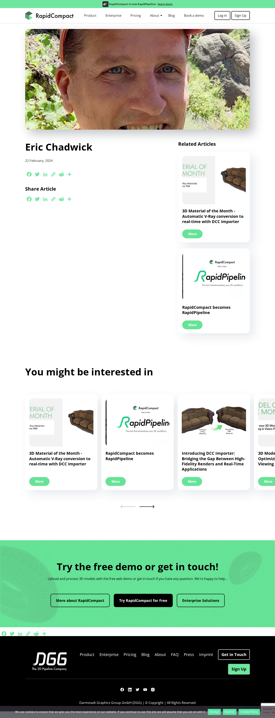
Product (90, 15)
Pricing (135, 15)
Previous (128, 506)
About (154, 15)
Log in (222, 15)
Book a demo (194, 15)
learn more (165, 4)
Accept (214, 711)
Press (189, 654)
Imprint (206, 654)
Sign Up (240, 15)
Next (147, 506)
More (192, 234)
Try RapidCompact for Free (143, 600)
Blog (171, 15)
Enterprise (113, 15)
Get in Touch (233, 654)
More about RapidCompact (80, 600)
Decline (230, 711)
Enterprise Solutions (200, 600)
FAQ (175, 654)
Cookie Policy (249, 711)
